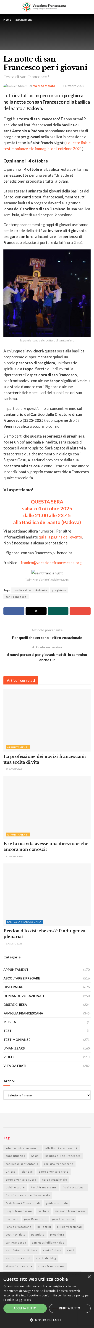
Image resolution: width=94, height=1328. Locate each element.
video (8, 1057)
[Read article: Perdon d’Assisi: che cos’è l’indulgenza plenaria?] (47, 894)
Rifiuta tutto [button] (69, 1308)
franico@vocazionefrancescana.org (51, 562)
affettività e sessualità (61, 1148)
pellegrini (44, 1226)
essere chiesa (15, 1004)
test (7, 1031)
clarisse (27, 1171)
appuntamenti (24, 19)
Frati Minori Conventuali (23, 1203)
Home (7, 19)
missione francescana (70, 1210)
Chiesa (11, 1171)
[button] (47, 1320)
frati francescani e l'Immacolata (28, 1195)
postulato (37, 1234)
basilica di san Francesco (63, 1155)
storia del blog (46, 1258)
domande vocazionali (23, 996)
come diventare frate (53, 1171)
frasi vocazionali (74, 1187)
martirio (43, 1210)
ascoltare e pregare (21, 978)
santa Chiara (52, 1250)
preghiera (59, 590)
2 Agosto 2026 (13, 943)
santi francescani (18, 1258)
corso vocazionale (54, 1179)
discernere (13, 987)
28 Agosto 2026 (14, 769)
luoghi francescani (19, 1210)
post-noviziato (15, 1234)
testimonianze (16, 1039)
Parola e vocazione (18, 1226)
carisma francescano (58, 1163)
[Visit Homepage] (44, 6)
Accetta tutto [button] (25, 1308)
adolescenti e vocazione (22, 1148)
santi (70, 1250)
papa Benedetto (35, 1218)
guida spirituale (57, 1203)
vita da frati (14, 1066)
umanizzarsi (14, 1048)
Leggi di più (23, 1300)
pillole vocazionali (69, 1226)
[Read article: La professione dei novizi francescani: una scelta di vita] (47, 720)
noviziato (12, 1218)
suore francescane (51, 1266)
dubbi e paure (15, 1187)
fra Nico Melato (44, 86)
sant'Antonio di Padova (21, 1250)
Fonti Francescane (44, 1187)
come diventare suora (21, 1179)
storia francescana (19, 1266)
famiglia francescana (24, 921)
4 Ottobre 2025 (73, 86)
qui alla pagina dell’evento (60, 537)
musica (9, 1022)
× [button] (89, 1277)
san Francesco (16, 596)
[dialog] (47, 1300)
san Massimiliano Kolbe (48, 1242)
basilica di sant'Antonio (30, 590)
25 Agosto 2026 (14, 856)
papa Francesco (63, 1218)
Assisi (35, 1155)
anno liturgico (15, 1155)
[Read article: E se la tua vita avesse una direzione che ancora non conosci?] (47, 807)
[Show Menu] (89, 7)
